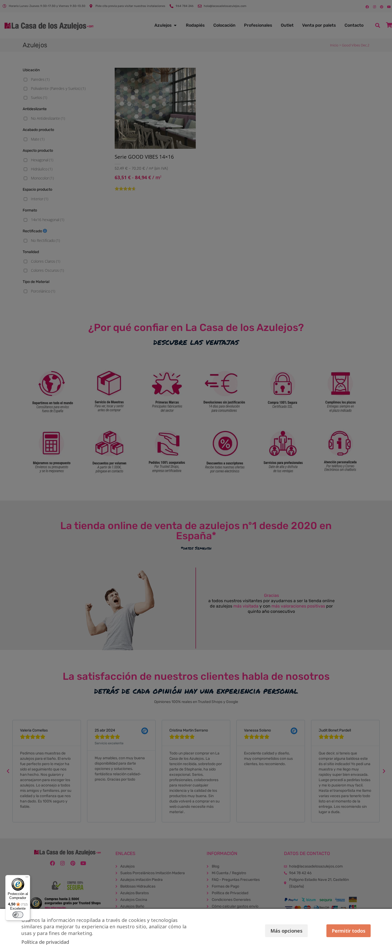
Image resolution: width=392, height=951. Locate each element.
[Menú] (27, 878)
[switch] (18, 915)
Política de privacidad (45, 942)
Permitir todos (348, 931)
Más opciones (286, 931)
